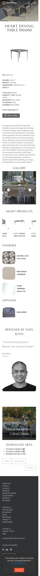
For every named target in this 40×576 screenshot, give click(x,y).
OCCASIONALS (7, 495)
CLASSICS (5, 488)
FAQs (4, 534)
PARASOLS (30, 468)
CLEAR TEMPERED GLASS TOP (21, 288)
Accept (19, 570)
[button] (35, 3)
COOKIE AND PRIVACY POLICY (13, 538)
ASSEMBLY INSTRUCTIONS (16, 454)
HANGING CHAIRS (9, 493)
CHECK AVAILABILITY (10, 110)
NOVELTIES (6, 483)
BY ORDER (6, 500)
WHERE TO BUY (8, 531)
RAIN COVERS (22, 312)
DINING (7, 461)
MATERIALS (6, 517)
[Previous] (8, 189)
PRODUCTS (6, 507)
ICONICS (5, 486)
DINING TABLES (19, 461)
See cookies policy (18, 563)
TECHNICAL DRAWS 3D (14, 451)
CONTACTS (6, 529)
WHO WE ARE (7, 510)
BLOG (4, 514)
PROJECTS (6, 519)
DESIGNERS (6, 512)
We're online (13, 115)
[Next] (29, 189)
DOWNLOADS (7, 522)
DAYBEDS (5, 491)
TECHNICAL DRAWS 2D (14, 449)
